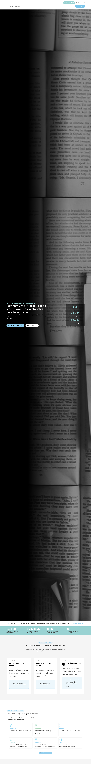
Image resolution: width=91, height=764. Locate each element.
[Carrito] (82, 2)
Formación (45, 6)
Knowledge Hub (71, 6)
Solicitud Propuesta (80, 6)
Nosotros (65, 6)
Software (59, 6)
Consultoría (37, 6)
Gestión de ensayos (52, 6)
